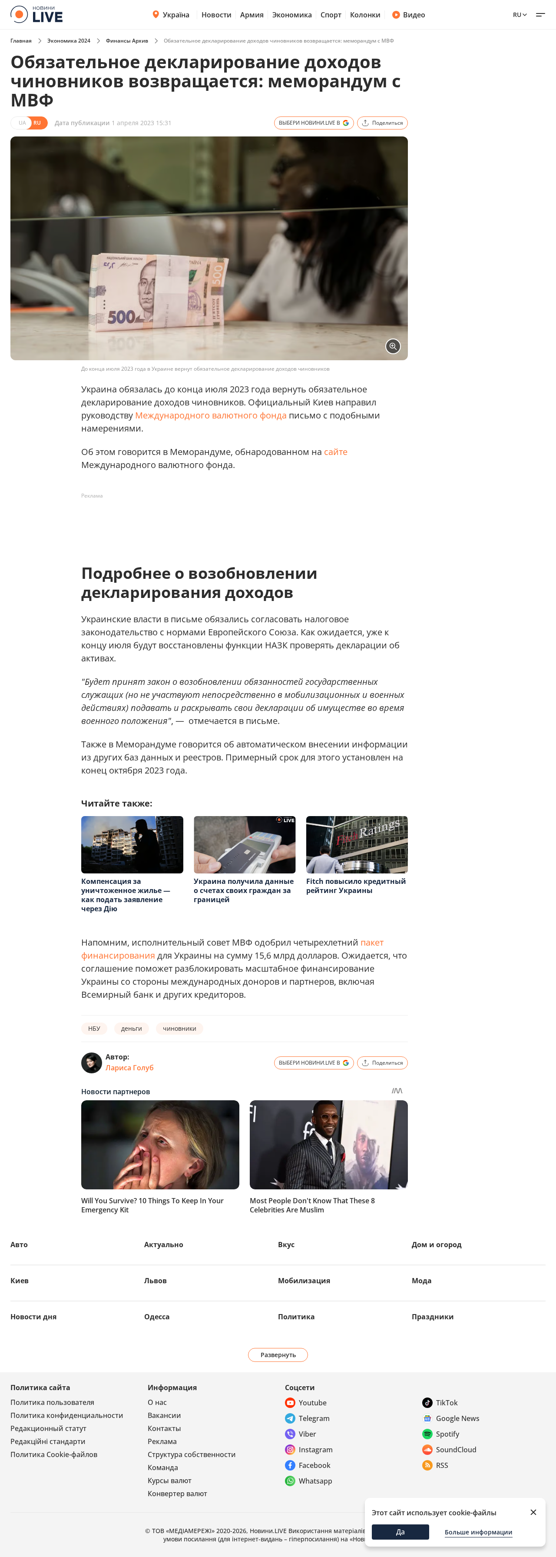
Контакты (164, 1428)
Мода (422, 1280)
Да (400, 1532)
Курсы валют (170, 1480)
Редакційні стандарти (48, 1441)
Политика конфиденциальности (66, 1415)
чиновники (179, 1028)
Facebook (315, 1465)
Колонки (365, 15)
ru (517, 14)
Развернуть (278, 1355)
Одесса (157, 1316)
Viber (307, 1434)
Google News (458, 1418)
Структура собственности (192, 1454)
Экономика (292, 15)
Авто (19, 1244)
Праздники (433, 1316)
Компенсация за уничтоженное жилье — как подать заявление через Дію (125, 894)
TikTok (447, 1403)
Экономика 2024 (68, 40)
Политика (296, 1316)
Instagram (316, 1449)
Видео (414, 15)
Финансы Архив (127, 40)
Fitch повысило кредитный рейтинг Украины (356, 885)
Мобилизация (304, 1280)
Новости (217, 15)
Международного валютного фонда (211, 415)
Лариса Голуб (130, 1067)
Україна (176, 15)
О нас (157, 1402)
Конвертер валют (177, 1493)
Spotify (447, 1434)
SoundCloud (456, 1449)
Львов (155, 1280)
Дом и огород (437, 1244)
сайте (336, 452)
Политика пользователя (52, 1402)
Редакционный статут (48, 1428)
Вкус (286, 1244)
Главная (21, 40)
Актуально (163, 1244)
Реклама (162, 1441)
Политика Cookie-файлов (53, 1454)
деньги (131, 1028)
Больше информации (479, 1532)
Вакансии (164, 1415)
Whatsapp (315, 1481)
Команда (163, 1467)
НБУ (94, 1028)
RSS (442, 1465)
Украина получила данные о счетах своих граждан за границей (244, 890)
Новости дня (33, 1316)
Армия (252, 15)
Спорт (331, 15)
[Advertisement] (239, 522)
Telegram (314, 1418)
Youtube (313, 1403)
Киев (19, 1280)
